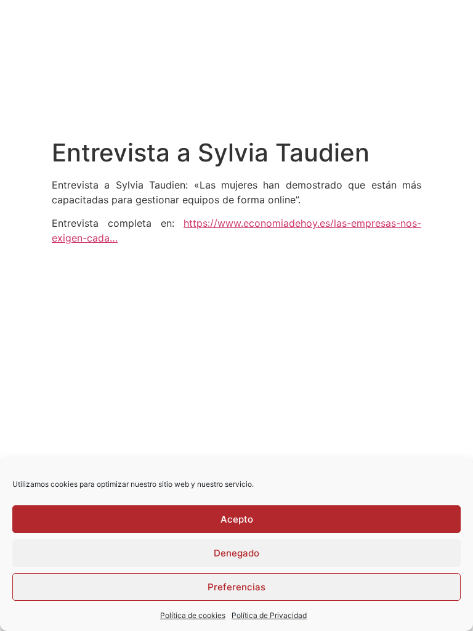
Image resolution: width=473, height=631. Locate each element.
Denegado (236, 553)
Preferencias (236, 587)
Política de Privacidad (269, 615)
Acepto (236, 519)
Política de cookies (192, 615)
